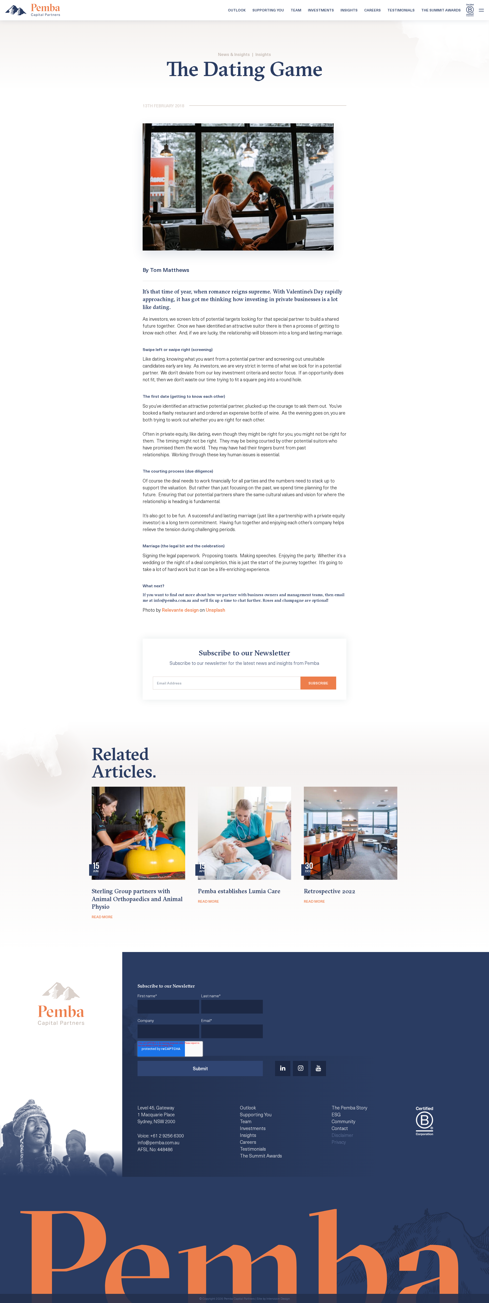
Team (296, 10)
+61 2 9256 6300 (167, 1135)
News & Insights (234, 54)
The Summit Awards (441, 10)
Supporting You (268, 10)
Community (343, 1121)
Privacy (339, 1141)
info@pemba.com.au (158, 1142)
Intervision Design (278, 1298)
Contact (340, 1128)
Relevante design (180, 609)
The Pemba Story (349, 1107)
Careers (372, 10)
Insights (349, 10)
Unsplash (215, 609)
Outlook (237, 10)
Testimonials (401, 10)
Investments (321, 10)
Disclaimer (342, 1135)
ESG (336, 1114)
